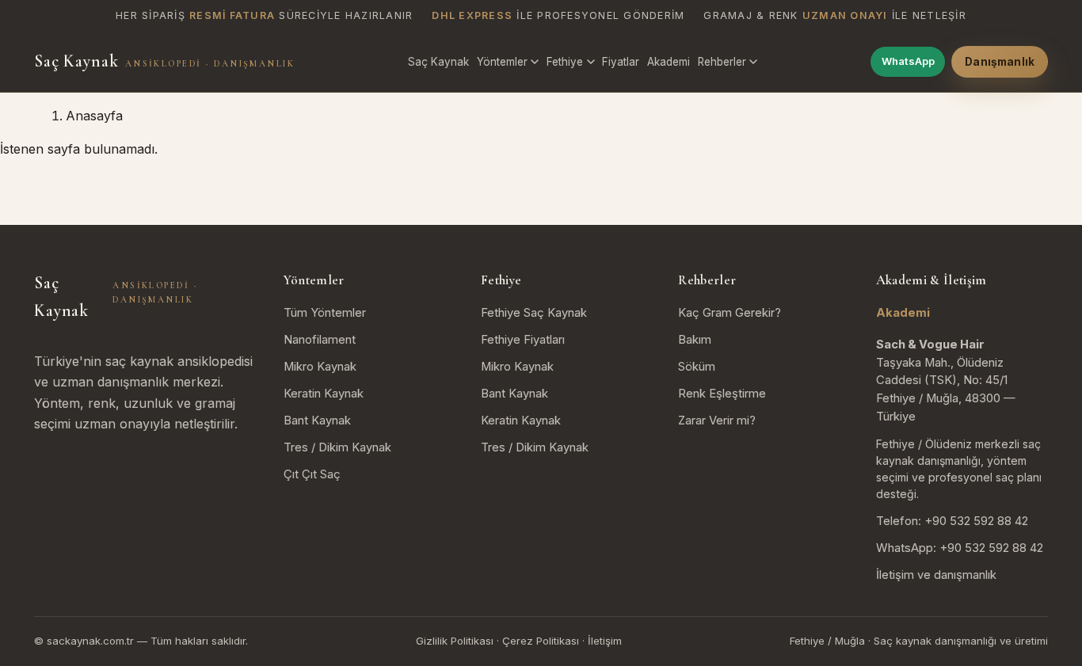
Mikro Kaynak (320, 367)
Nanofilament (320, 340)
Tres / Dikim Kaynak (337, 447)
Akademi (668, 61)
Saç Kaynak (164, 61)
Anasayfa (94, 116)
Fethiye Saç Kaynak (534, 313)
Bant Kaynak (317, 420)
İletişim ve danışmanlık (936, 575)
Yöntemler (502, 61)
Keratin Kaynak (324, 393)
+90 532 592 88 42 (976, 521)
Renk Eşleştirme (722, 393)
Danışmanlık (999, 61)
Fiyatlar (620, 61)
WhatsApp (908, 61)
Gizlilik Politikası (454, 640)
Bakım (694, 340)
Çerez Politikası (540, 640)
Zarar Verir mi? (717, 420)
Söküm (696, 367)
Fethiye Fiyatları (523, 340)
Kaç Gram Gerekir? (729, 313)
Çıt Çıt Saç (312, 474)
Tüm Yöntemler (325, 313)
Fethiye (565, 61)
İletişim (605, 640)
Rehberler (722, 61)
